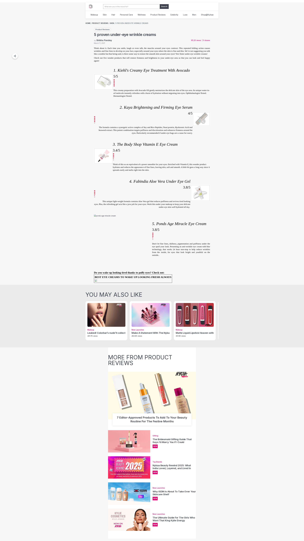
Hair (113, 15)
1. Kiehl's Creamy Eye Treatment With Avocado (151, 70)
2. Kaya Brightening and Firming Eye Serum (156, 107)
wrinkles (97, 51)
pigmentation (183, 244)
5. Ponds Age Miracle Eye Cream (179, 224)
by (103, 40)
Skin (105, 15)
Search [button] (164, 6)
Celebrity (174, 15)
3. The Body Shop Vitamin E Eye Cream (145, 144)
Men (194, 15)
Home (88, 23)
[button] (15, 56)
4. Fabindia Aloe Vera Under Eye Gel (159, 181)
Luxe (185, 15)
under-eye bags (167, 133)
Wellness (142, 15)
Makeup (94, 15)
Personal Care (126, 15)
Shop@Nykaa (207, 15)
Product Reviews (158, 15)
